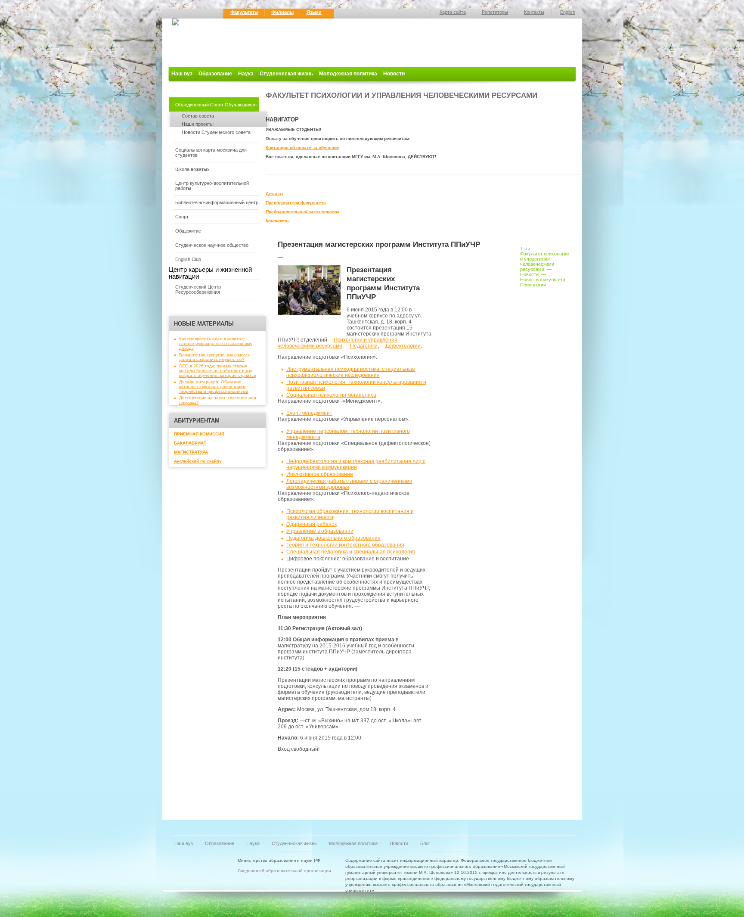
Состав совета (198, 115)
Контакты (534, 12)
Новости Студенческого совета (216, 132)
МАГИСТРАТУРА (191, 452)
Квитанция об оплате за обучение (302, 147)
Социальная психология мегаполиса (331, 395)
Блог (425, 843)
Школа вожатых (192, 169)
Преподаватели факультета (296, 202)
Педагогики (364, 346)
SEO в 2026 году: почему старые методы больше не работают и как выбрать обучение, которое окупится (217, 371)
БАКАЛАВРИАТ (190, 443)
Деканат (274, 193)
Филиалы (282, 12)
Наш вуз (181, 74)
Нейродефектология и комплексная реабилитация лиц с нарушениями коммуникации (355, 464)
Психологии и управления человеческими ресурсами (337, 343)
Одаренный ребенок (311, 524)
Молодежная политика (348, 74)
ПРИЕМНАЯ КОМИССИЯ (199, 434)
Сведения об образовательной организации (284, 870)
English (567, 12)
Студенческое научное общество (211, 245)
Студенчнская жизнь (294, 843)
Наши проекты (198, 124)
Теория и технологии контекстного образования (345, 545)
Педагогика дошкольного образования (333, 538)
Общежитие (188, 230)
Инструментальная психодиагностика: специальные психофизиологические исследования (350, 372)
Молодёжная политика (353, 843)
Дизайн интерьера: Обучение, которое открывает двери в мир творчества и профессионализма (213, 386)
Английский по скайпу (198, 461)
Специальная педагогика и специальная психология (350, 552)
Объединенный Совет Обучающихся (216, 104)
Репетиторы (495, 12)
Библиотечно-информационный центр (216, 202)
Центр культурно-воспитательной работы (212, 185)
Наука (246, 74)
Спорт (182, 216)
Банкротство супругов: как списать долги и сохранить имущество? (214, 357)
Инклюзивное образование (319, 474)
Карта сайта (453, 12)
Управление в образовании (319, 531)
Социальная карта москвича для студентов (211, 152)
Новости (394, 74)
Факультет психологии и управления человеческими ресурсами (544, 261)
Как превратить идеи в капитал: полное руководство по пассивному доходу (215, 343)
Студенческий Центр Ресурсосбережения (198, 289)
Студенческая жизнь (286, 74)
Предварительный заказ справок (302, 211)
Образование (215, 74)
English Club (188, 259)
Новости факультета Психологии (542, 282)
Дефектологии (403, 346)
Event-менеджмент (309, 413)
